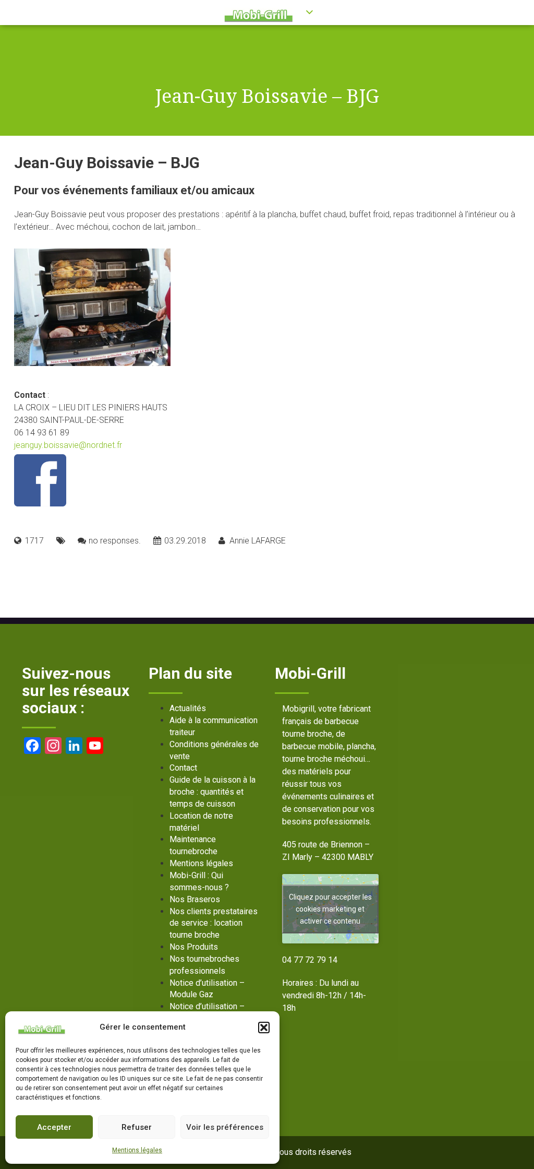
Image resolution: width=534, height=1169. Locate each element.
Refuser (137, 1127)
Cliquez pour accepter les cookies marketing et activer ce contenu (330, 908)
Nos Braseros (194, 899)
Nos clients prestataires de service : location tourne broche (213, 923)
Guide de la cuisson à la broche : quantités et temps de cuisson (212, 792)
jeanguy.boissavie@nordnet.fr (68, 445)
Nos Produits (193, 947)
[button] (264, 1027)
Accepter (54, 1127)
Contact (183, 768)
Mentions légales (137, 1150)
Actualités (187, 708)
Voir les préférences (224, 1127)
